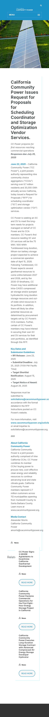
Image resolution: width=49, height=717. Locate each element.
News (16, 543)
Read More (27, 582)
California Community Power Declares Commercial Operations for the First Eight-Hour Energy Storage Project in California (26, 601)
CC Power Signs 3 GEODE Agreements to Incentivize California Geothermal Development (26, 559)
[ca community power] (24, 6)
